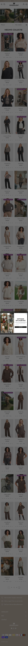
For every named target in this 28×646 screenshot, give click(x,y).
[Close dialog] (26, 313)
